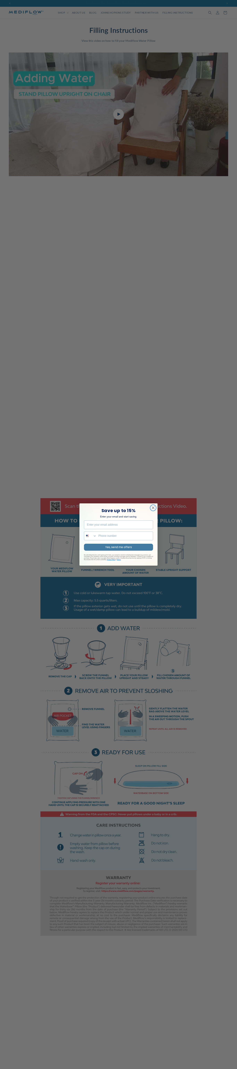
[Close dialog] (153, 508)
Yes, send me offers (118, 547)
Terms (119, 559)
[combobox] (90, 536)
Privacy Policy (111, 559)
